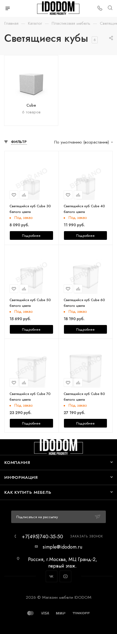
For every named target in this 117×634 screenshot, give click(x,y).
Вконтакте (51, 576)
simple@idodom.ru (62, 547)
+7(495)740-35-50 (42, 536)
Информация (21, 477)
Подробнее (31, 235)
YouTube (65, 576)
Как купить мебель (27, 492)
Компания (17, 462)
